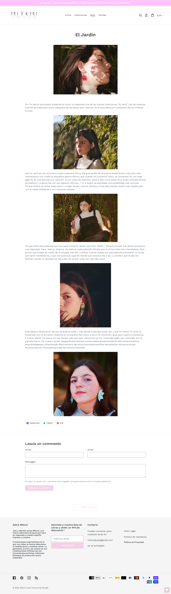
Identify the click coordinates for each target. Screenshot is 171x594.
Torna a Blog (87, 507)
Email (90, 449)
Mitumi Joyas (25, 588)
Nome (28, 449)
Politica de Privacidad (134, 542)
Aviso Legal (130, 531)
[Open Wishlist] (167, 590)
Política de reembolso (135, 537)
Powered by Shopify (40, 588)
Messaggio (30, 461)
